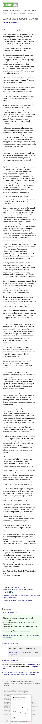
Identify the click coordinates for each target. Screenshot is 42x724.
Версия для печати (21, 595)
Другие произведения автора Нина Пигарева (17, 600)
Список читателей (8, 595)
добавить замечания (11, 643)
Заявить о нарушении (9, 597)
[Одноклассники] (8, 592)
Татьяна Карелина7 (9, 635)
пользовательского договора (16, 692)
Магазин (6, 13)
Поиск (34, 10)
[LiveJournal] (12, 592)
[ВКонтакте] (5, 592)
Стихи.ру (36, 683)
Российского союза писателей (17, 721)
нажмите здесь (17, 716)
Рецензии (26, 10)
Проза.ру (7, 685)
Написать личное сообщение (29, 672)
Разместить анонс (35, 595)
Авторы (6, 10)
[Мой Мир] (10, 592)
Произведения (15, 10)
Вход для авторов (27, 13)
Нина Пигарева (10, 22)
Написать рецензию (9, 612)
